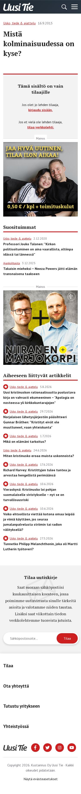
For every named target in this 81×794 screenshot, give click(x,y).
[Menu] (74, 6)
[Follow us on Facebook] (35, 747)
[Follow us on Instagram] (59, 747)
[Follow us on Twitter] (47, 747)
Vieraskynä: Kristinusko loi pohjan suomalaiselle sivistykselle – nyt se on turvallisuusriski (33, 494)
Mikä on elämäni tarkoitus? (24, 441)
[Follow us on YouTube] (71, 747)
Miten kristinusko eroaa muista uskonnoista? (38, 456)
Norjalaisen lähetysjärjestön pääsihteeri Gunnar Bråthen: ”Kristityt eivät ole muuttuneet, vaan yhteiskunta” (35, 422)
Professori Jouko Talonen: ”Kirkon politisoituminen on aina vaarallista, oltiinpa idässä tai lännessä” (38, 249)
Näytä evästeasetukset (41, 779)
